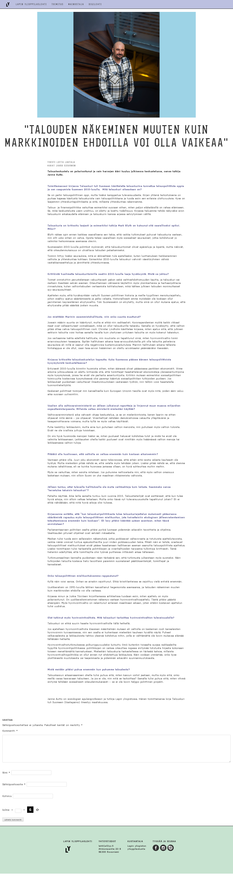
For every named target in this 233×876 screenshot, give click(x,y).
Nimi (6, 772)
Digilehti (95, 4)
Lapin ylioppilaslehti (31, 4)
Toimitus (58, 4)
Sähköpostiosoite (14, 784)
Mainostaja (76, 4)
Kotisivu (7, 796)
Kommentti (10, 730)
